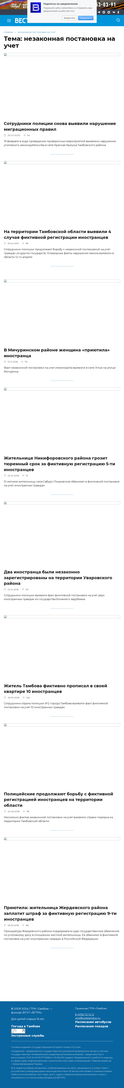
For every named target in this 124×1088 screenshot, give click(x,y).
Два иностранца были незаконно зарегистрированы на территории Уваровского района (58, 577)
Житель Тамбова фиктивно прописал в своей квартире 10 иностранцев (55, 688)
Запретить (69, 17)
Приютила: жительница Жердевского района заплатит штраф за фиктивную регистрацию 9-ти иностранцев (60, 913)
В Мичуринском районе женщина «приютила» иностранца (57, 352)
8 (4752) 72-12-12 (84, 1014)
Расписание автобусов (93, 1022)
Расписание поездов (91, 1026)
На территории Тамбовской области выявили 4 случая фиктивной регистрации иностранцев (57, 234)
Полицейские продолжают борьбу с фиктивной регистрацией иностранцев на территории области (58, 799)
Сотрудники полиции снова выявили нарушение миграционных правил (60, 126)
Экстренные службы (27, 1035)
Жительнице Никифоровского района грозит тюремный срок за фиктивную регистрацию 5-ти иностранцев (59, 463)
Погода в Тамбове (25, 1026)
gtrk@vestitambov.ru (87, 1018)
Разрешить (86, 17)
